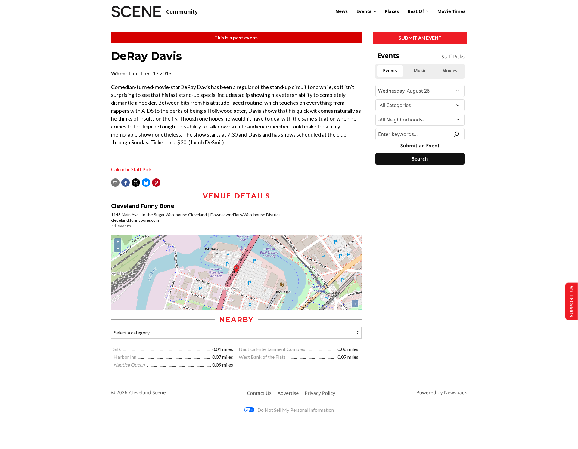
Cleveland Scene (147, 392)
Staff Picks (453, 56)
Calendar (120, 169)
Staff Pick (141, 169)
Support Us (571, 301)
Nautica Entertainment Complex (272, 349)
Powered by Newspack (441, 392)
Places (392, 11)
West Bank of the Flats (263, 357)
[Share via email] (115, 182)
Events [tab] (390, 71)
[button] (156, 182)
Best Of (416, 11)
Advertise (288, 393)
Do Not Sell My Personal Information (295, 410)
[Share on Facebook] (125, 182)
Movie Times (451, 11)
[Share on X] (136, 182)
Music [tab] (420, 71)
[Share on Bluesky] (146, 182)
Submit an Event (420, 38)
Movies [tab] (449, 71)
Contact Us (259, 393)
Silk (117, 349)
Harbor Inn (125, 357)
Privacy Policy (320, 393)
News (341, 11)
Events (363, 11)
